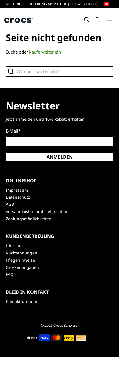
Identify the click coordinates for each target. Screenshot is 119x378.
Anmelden (60, 157)
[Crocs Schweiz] (18, 19)
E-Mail (13, 131)
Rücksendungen (21, 253)
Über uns (15, 245)
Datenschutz (18, 197)
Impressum (17, 190)
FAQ (10, 274)
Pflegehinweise (20, 260)
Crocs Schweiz (65, 325)
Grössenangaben (22, 267)
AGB (10, 204)
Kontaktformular (22, 301)
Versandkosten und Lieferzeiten (36, 211)
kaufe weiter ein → (47, 52)
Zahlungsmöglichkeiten (28, 218)
